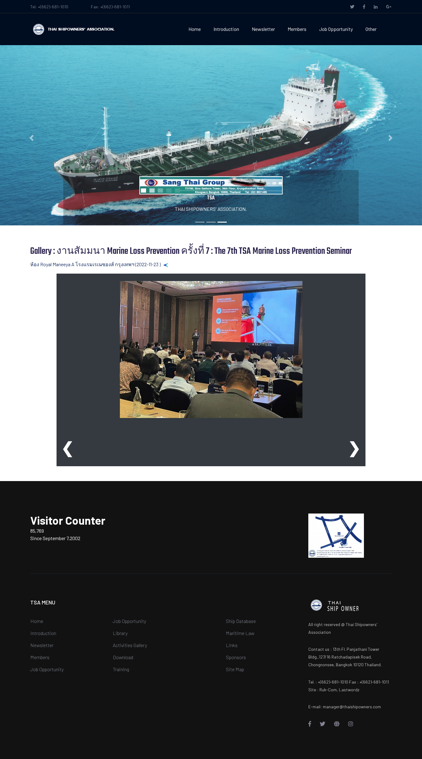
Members (297, 29)
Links (232, 645)
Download (123, 657)
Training (121, 669)
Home (194, 29)
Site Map (235, 669)
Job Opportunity (336, 29)
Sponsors (236, 657)
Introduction (226, 29)
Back (173, 264)
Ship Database (241, 621)
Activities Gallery (130, 645)
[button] (31, 138)
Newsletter (263, 29)
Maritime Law (240, 633)
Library (120, 633)
